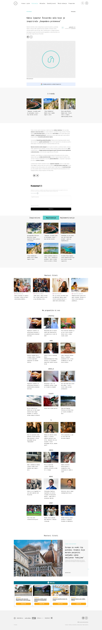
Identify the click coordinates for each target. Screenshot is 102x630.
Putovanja (35, 3)
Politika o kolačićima (85, 624)
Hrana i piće (26, 3)
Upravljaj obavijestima (83, 622)
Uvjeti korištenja (74, 624)
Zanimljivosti (51, 3)
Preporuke (72, 3)
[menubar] (86, 3)
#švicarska (73, 11)
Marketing (70, 624)
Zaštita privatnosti (79, 624)
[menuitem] (86, 3)
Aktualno (42, 3)
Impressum (66, 624)
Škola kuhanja (62, 3)
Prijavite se (51, 208)
